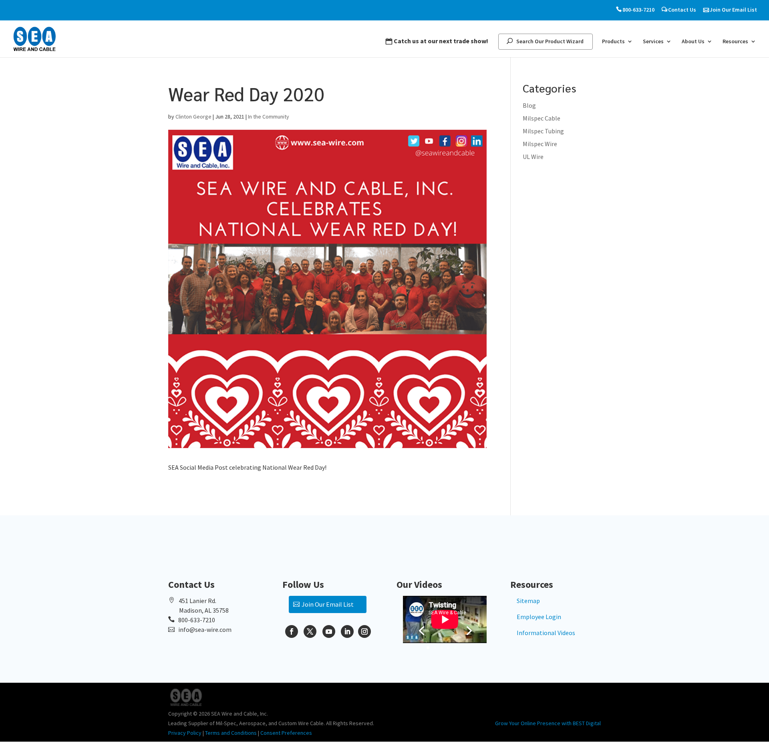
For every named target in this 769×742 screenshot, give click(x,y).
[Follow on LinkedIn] (347, 631)
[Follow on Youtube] (328, 631)
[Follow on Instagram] (364, 631)
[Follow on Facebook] (291, 631)
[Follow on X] (310, 631)
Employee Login (539, 617)
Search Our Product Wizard (550, 41)
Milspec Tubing (543, 131)
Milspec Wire (540, 144)
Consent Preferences (286, 732)
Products (613, 41)
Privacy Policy (184, 732)
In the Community (268, 116)
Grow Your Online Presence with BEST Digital (548, 723)
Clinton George (193, 116)
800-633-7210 (638, 9)
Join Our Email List (733, 9)
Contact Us (682, 9)
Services (653, 41)
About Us (693, 41)
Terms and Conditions (231, 732)
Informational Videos (546, 633)
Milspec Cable (541, 118)
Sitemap (528, 601)
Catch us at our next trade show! (441, 41)
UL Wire (533, 157)
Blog (529, 105)
